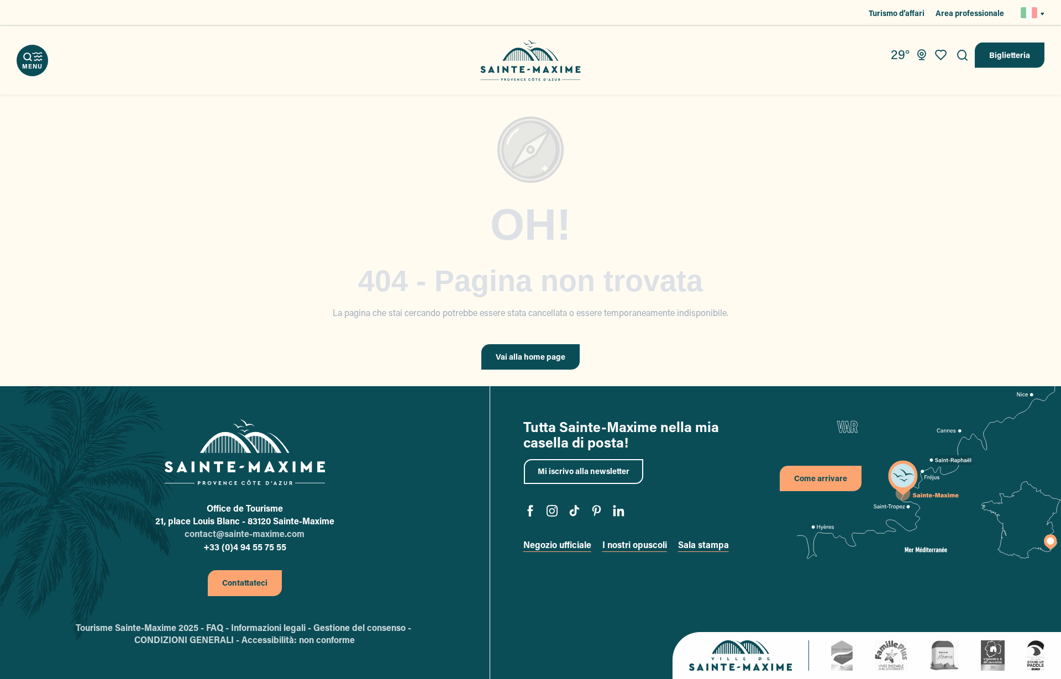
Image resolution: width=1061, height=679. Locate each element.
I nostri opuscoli (634, 544)
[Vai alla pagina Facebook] (530, 512)
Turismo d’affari (897, 13)
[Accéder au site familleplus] (891, 654)
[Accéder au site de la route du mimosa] (944, 654)
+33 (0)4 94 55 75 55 (244, 546)
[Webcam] (921, 55)
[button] (962, 55)
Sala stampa (703, 544)
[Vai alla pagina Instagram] (552, 512)
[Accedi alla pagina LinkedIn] (619, 512)
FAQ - (218, 627)
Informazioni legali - (272, 627)
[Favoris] (942, 55)
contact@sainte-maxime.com (244, 533)
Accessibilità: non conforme (298, 639)
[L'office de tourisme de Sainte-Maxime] (244, 452)
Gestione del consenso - (363, 627)
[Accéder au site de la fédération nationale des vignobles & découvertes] (993, 654)
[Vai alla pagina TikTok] (574, 512)
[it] (1029, 13)
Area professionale (970, 13)
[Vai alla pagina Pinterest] (596, 512)
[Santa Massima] (530, 60)
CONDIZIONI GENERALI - (187, 639)
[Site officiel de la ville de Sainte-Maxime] (749, 655)
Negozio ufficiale (557, 544)
